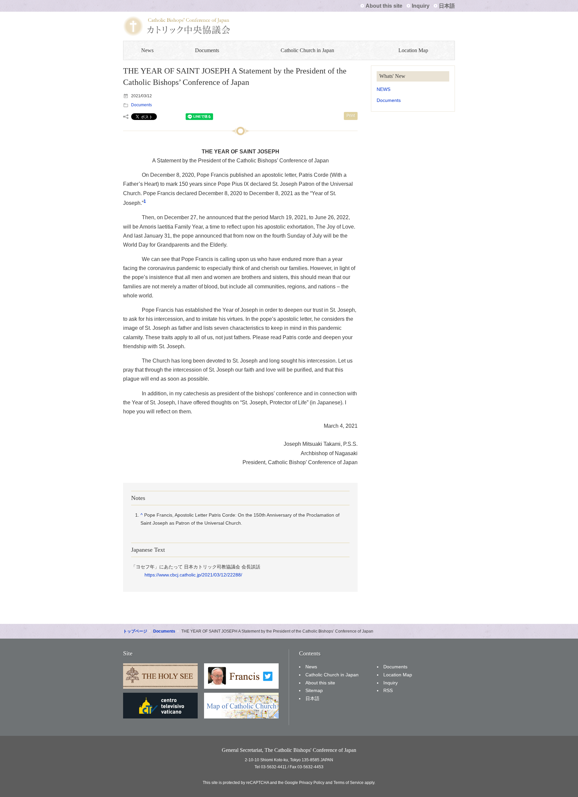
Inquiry (420, 6)
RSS (388, 690)
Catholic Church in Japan (307, 50)
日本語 (447, 6)
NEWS (383, 89)
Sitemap (314, 690)
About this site (384, 6)
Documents (207, 50)
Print (351, 115)
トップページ (135, 631)
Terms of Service (348, 782)
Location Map (413, 50)
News (147, 50)
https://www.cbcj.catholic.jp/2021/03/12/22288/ (193, 574)
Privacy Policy (311, 782)
